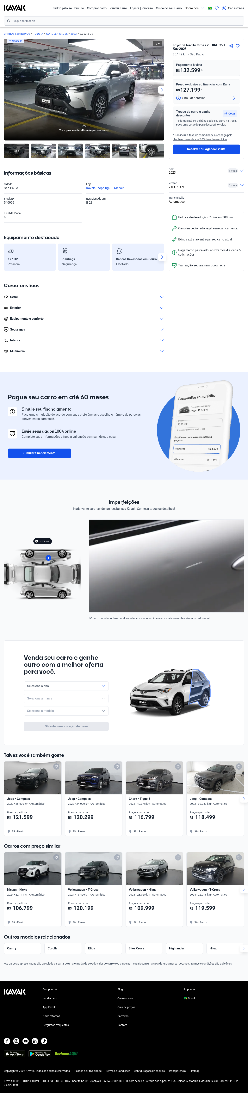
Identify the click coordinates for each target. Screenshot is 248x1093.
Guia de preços (126, 1007)
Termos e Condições (118, 1070)
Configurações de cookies (149, 1070)
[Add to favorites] (56, 766)
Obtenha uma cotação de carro (66, 726)
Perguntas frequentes (56, 1025)
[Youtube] (25, 1041)
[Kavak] (15, 8)
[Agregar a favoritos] (237, 46)
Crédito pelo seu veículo (68, 8)
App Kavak (49, 1007)
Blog (120, 989)
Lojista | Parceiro (141, 8)
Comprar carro (97, 8)
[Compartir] (231, 46)
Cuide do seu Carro (169, 8)
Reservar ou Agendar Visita (206, 149)
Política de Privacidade (88, 1070)
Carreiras (122, 1016)
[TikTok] (44, 1041)
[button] (230, 113)
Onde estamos (51, 1016)
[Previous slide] (6, 90)
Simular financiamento (39, 453)
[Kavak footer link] (15, 1007)
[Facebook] (7, 1041)
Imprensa (189, 989)
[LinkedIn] (35, 1041)
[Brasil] (210, 8)
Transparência (177, 1070)
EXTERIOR (44, 541)
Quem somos (125, 998)
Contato (122, 1025)
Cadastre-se (236, 8)
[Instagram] (16, 1041)
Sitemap (195, 1070)
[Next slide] (162, 90)
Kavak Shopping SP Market (105, 188)
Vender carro (118, 8)
